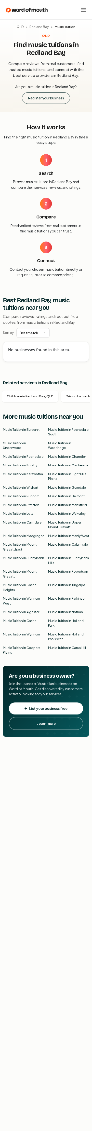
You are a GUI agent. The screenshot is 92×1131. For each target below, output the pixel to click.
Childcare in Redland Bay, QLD (30, 396)
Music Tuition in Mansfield (67, 505)
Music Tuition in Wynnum (21, 634)
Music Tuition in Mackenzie (68, 465)
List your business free (48, 708)
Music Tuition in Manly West (68, 536)
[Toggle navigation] (83, 9)
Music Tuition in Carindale (22, 522)
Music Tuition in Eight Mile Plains (67, 476)
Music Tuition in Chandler (67, 456)
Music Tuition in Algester (21, 612)
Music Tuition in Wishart (20, 487)
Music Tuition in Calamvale (68, 544)
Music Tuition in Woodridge (59, 445)
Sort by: (8, 333)
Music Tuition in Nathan (65, 612)
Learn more (46, 723)
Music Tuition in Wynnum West (21, 600)
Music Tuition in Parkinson (67, 598)
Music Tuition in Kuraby (20, 465)
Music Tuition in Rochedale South (68, 432)
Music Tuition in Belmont (66, 496)
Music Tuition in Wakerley (67, 513)
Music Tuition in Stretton (21, 505)
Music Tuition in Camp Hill (67, 648)
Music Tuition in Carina (20, 621)
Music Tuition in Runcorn (21, 496)
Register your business (46, 98)
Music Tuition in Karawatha (23, 474)
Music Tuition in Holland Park (66, 623)
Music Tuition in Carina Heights (20, 587)
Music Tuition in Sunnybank (23, 558)
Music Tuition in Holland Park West (66, 636)
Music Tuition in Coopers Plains (21, 650)
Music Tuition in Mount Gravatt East (20, 546)
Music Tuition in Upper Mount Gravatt (64, 524)
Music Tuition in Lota (18, 513)
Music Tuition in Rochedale (23, 456)
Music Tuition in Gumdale (67, 487)
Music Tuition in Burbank (21, 429)
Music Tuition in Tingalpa (66, 585)
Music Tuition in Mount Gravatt (20, 573)
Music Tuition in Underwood (14, 445)
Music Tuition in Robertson (68, 571)
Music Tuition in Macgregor (23, 536)
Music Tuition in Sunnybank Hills (68, 560)
